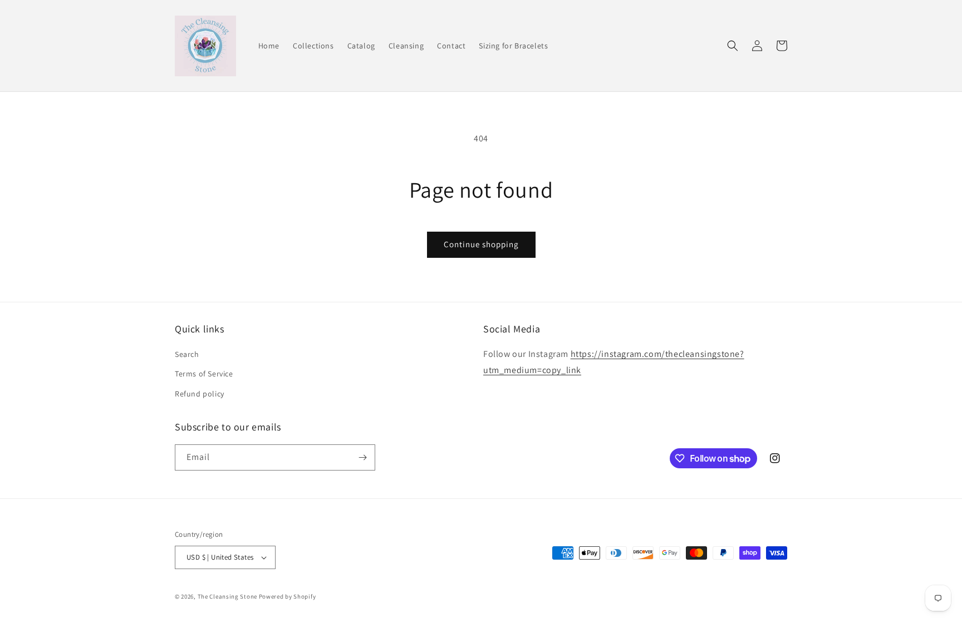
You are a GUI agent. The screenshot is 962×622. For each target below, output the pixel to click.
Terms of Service (204, 374)
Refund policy (199, 394)
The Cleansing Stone (227, 596)
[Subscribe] (362, 457)
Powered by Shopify (287, 596)
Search (187, 354)
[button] (732, 45)
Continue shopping (481, 244)
